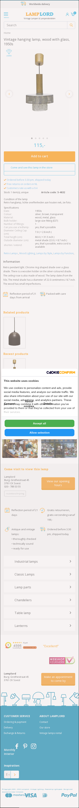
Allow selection (40, 432)
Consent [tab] (9, 403)
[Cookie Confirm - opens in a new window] (60, 372)
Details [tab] (48, 403)
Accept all (39, 423)
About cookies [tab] (29, 404)
